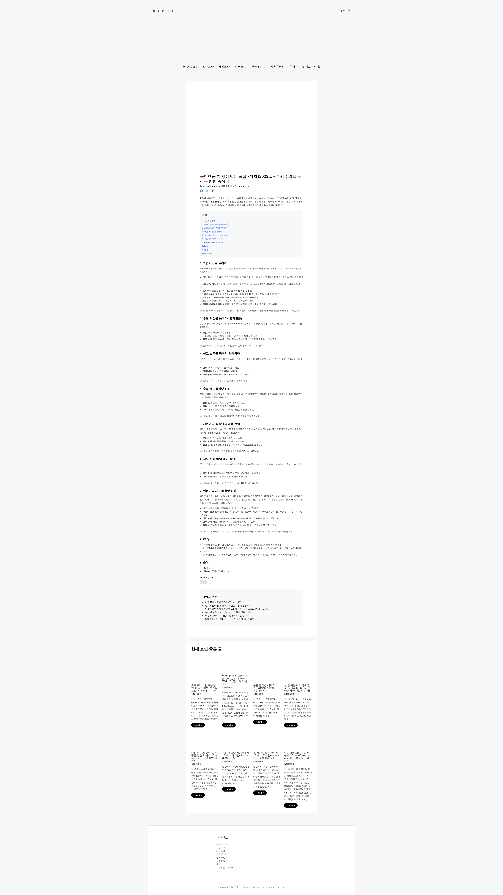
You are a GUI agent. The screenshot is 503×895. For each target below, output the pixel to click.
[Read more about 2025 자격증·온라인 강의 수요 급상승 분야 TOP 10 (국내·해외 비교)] (236, 663)
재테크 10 (220, 851)
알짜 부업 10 (222, 857)
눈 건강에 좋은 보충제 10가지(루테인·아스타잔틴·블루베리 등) (266, 755)
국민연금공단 (209, 567)
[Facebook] (173, 11)
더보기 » (198, 725)
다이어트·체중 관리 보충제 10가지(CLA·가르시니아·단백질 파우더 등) (297, 756)
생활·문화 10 (226, 186)
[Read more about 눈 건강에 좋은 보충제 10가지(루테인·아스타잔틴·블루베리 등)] (267, 739)
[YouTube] (154, 11)
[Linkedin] (163, 11)
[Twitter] (158, 11)
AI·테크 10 (221, 854)
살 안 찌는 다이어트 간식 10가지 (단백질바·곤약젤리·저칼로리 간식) (297, 688)
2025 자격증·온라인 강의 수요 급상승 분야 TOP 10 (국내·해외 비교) (235, 679)
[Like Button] (203, 582)
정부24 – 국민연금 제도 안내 (216, 571)
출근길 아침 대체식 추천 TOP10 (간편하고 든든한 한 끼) (266, 688)
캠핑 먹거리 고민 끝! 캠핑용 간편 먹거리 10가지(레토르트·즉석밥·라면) (204, 756)
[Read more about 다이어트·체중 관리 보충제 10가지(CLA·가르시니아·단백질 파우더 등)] (298, 739)
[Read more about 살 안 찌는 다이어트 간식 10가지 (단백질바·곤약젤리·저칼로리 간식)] (298, 667)
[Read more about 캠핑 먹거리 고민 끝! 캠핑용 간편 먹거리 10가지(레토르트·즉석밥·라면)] (205, 739)
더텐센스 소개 (222, 844)
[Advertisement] (251, 38)
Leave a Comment (209, 186)
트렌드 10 (220, 847)
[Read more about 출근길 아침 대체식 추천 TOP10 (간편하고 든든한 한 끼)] (267, 667)
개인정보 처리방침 (225, 867)
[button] (349, 11)
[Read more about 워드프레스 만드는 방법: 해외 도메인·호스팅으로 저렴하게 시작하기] (205, 667)
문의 (218, 864)
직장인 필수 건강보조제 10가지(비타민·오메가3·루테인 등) (235, 755)
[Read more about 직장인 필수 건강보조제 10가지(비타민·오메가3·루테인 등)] (236, 739)
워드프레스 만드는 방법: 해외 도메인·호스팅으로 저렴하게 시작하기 (204, 688)
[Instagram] (168, 11)
